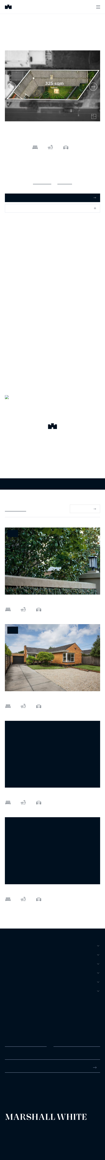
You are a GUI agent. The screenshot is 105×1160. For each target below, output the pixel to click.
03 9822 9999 (15, 1086)
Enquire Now (53, 484)
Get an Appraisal (22, 198)
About (11, 991)
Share (13, 208)
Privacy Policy (12, 1134)
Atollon (61, 1134)
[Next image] (93, 86)
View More (82, 509)
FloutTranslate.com (33, 1140)
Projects (14, 973)
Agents (12, 982)
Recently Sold (15, 509)
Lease (10, 964)
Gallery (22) (42, 181)
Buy (8, 946)
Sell (9, 955)
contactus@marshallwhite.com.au (31, 1091)
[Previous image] (12, 86)
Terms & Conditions (16, 1130)
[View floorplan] (93, 116)
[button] (52, 427)
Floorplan (64, 181)
